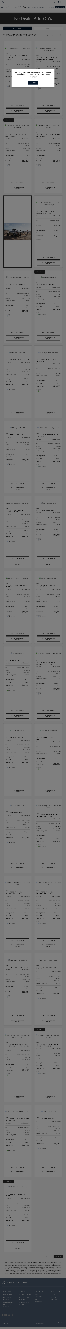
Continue (33, 82)
